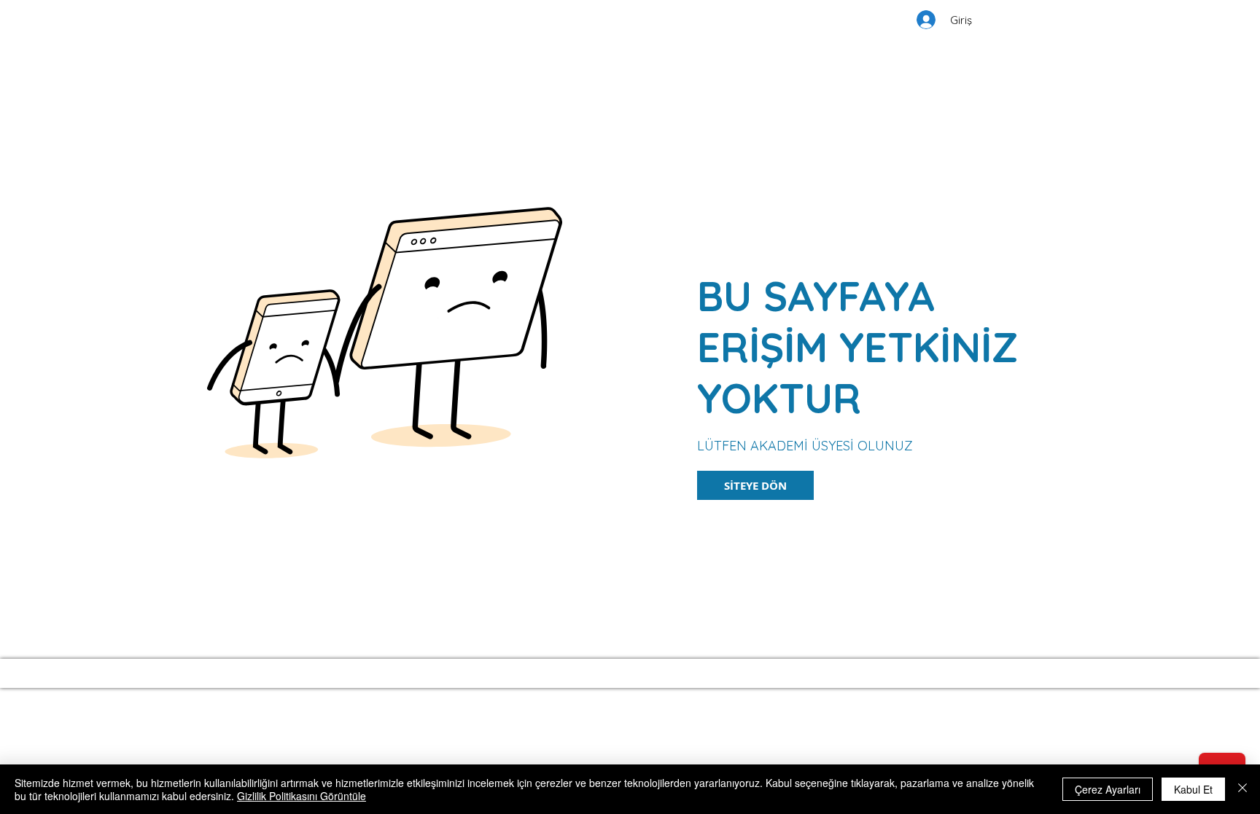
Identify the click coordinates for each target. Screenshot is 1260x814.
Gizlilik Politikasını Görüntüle (301, 795)
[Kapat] (1242, 789)
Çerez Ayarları (1107, 789)
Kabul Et (1193, 789)
